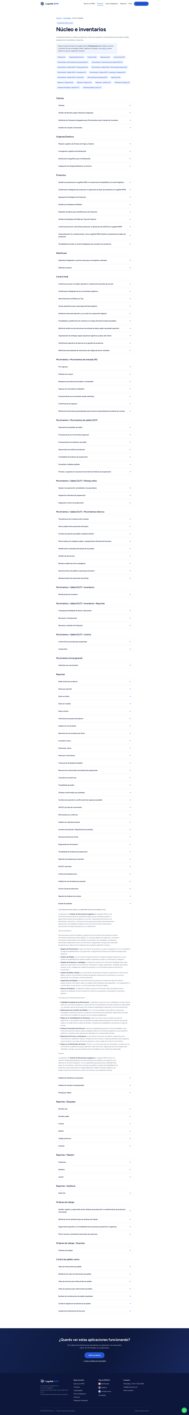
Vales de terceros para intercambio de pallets (75, 1281)
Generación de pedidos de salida (70, 427)
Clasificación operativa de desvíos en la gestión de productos (80, 343)
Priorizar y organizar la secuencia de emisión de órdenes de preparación (84, 472)
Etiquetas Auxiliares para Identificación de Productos (77, 212)
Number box (63, 1109)
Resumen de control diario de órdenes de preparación (78, 770)
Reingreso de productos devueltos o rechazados (76, 381)
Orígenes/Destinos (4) (76, 57)
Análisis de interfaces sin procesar (70, 1078)
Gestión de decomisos (66, 556)
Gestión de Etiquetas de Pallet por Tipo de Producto (77, 219)
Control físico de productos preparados (72, 642)
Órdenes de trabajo (65, 1250)
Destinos (61, 1169)
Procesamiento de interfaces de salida (72, 442)
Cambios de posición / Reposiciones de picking (75, 829)
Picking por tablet (64, 1093)
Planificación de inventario (68, 594)
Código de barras (64, 1138)
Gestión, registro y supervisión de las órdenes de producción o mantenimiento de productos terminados (91, 1210)
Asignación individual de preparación (71, 495)
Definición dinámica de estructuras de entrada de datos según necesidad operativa (88, 328)
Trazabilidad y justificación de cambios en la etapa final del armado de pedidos (87, 321)
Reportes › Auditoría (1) (103, 82)
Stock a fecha (63, 711)
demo (105, 48)
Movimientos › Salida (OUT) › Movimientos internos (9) (109, 67)
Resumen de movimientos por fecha (71, 733)
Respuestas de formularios (68, 844)
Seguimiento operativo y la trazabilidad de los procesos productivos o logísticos (87, 1227)
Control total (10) (119, 57)
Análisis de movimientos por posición (72, 881)
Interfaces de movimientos (68, 665)
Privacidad (102, 1395)
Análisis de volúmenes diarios (69, 822)
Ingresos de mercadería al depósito (71, 389)
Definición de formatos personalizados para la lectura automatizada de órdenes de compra (91, 411)
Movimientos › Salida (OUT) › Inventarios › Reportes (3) (107, 72)
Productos (62, 1162)
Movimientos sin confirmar (68, 815)
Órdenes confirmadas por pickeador (71, 793)
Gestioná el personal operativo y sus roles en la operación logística (82, 313)
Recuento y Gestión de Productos (70, 625)
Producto (100, 4)
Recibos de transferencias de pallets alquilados (75, 1296)
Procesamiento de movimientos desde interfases (76, 396)
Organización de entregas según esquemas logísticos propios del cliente (84, 336)
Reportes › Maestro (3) (84, 82)
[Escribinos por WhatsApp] (184, 1410)
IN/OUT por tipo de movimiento (70, 807)
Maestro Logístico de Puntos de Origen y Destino (76, 144)
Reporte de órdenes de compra (69, 896)
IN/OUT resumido (64, 866)
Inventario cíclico (64, 741)
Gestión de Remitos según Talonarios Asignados (75, 113)
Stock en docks (63, 696)
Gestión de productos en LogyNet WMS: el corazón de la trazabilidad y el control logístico (91, 182)
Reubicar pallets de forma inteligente (71, 563)
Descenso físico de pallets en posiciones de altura (76, 571)
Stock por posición (65, 689)
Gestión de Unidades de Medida (70, 204)
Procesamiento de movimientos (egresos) (73, 435)
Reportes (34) (115, 77)
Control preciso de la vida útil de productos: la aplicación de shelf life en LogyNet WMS (90, 227)
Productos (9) (92, 57)
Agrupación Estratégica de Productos (72, 197)
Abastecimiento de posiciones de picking (73, 578)
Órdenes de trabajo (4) (122, 82)
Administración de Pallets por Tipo (70, 299)
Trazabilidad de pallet (66, 785)
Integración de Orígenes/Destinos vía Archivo (75, 166)
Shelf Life (61, 1193)
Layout (60, 1177)
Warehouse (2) (105, 57)
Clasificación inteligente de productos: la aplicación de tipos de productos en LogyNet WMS (92, 190)
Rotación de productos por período (71, 859)
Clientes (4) (61, 57)
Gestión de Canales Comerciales (70, 128)
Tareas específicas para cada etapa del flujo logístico (77, 306)
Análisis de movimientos (67, 726)
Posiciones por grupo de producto (70, 718)
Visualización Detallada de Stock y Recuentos (75, 611)
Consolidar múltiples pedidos (69, 464)
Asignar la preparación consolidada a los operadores (77, 488)
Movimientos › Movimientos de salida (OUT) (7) (107, 62)
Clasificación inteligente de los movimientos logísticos (78, 291)
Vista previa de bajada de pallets (70, 763)
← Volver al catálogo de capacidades (94, 1361)
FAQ (130, 4)
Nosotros (123, 4)
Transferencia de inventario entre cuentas (73, 519)
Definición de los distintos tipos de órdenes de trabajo (78, 1219)
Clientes (61, 105)
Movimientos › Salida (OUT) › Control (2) (70, 77)
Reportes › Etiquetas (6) (65, 82)
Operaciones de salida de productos (71, 449)
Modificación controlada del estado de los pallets (76, 549)
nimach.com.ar (106, 1391)
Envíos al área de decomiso (68, 889)
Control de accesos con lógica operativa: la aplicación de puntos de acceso (85, 284)
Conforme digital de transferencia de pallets (74, 1304)
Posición (61, 1146)
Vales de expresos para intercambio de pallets (75, 1289)
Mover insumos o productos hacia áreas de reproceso (77, 1234)
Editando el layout (65, 268)
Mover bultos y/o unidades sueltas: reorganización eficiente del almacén (84, 541)
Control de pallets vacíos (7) (92, 87)
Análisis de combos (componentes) (71, 1085)
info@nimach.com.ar (130, 1387)
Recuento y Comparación (67, 618)
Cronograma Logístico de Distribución (72, 151)
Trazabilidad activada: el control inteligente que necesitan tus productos (84, 244)
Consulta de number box (67, 778)
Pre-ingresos (63, 367)
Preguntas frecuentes (81, 1400)
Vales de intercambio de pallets (70, 1267)
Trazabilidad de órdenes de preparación (72, 852)
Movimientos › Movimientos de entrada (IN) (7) (73, 62)
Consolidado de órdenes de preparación (73, 457)
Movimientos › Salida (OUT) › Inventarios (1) (72, 72)
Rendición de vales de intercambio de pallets (74, 1274)
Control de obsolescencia (67, 874)
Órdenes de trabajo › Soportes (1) (68, 87)
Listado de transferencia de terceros (71, 1311)
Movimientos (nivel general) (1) (97, 77)
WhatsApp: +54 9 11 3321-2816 (133, 1384)
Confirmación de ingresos (67, 404)
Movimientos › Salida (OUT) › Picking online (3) (73, 67)
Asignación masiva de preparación (71, 503)
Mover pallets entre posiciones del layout (73, 526)
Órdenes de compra (65, 374)
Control (61, 1124)
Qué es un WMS (89, 4)
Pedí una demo (141, 4)
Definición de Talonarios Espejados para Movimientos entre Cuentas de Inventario (88, 120)
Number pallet (63, 1116)
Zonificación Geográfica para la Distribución (74, 159)
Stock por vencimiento (66, 755)
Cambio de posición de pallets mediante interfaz (76, 534)
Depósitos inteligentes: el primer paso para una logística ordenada (82, 260)
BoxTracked (105, 1384)
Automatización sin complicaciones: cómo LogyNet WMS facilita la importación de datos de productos (92, 235)
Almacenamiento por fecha (68, 837)
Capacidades (67, 18)
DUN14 (61, 1131)
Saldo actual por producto (67, 681)
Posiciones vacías (64, 748)
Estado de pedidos (65, 903)
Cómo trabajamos (112, 4)
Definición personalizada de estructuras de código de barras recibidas (84, 350)
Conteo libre (62, 649)
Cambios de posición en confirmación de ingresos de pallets (80, 800)
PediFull (104, 1387)
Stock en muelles (64, 704)
